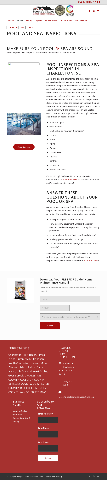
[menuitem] (11, 20)
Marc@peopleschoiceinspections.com (76, 396)
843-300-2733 (70, 179)
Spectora (51, 476)
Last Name (43, 442)
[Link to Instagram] (94, 10)
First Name (43, 428)
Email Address (45, 413)
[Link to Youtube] (98, 10)
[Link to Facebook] (89, 10)
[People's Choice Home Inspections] (53, 10)
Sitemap (59, 476)
